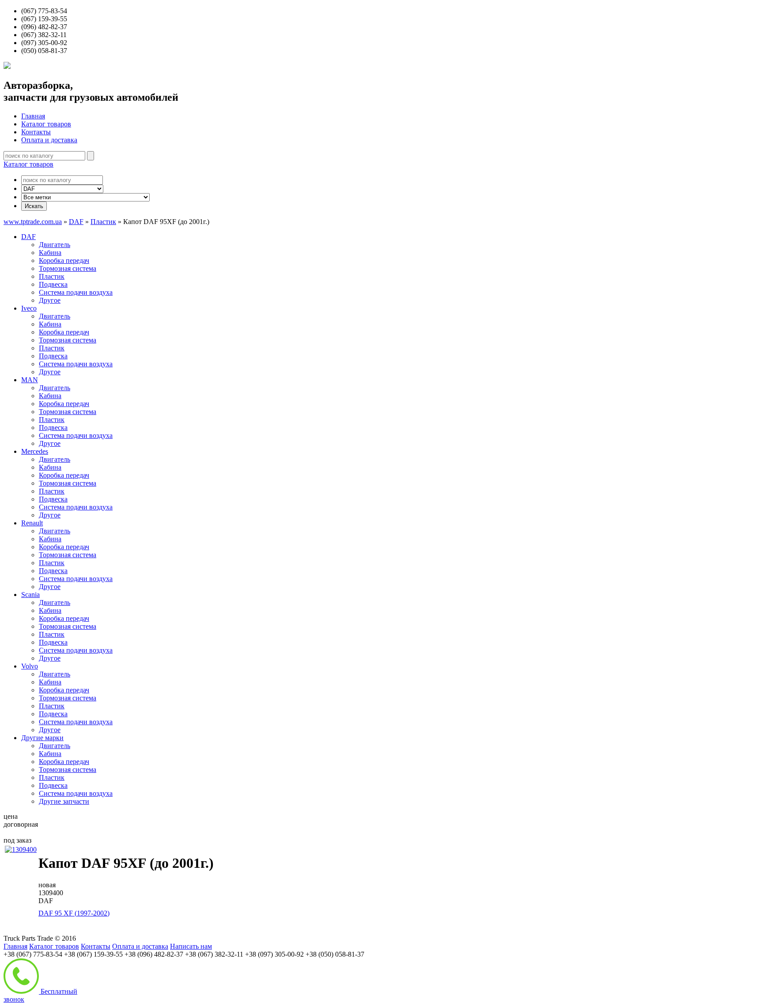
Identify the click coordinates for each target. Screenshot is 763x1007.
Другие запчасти (64, 801)
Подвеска (53, 284)
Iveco (29, 308)
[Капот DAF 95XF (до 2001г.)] (21, 849)
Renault (32, 523)
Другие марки (42, 737)
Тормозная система (67, 268)
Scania (30, 594)
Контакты (36, 132)
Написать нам (191, 946)
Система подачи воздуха (76, 292)
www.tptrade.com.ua (33, 221)
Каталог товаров (46, 124)
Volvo (29, 666)
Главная (33, 116)
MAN (29, 380)
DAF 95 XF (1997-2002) (74, 913)
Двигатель (54, 244)
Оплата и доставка (49, 140)
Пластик (103, 221)
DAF (76, 221)
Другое (49, 300)
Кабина (50, 252)
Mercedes (34, 451)
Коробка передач (64, 260)
